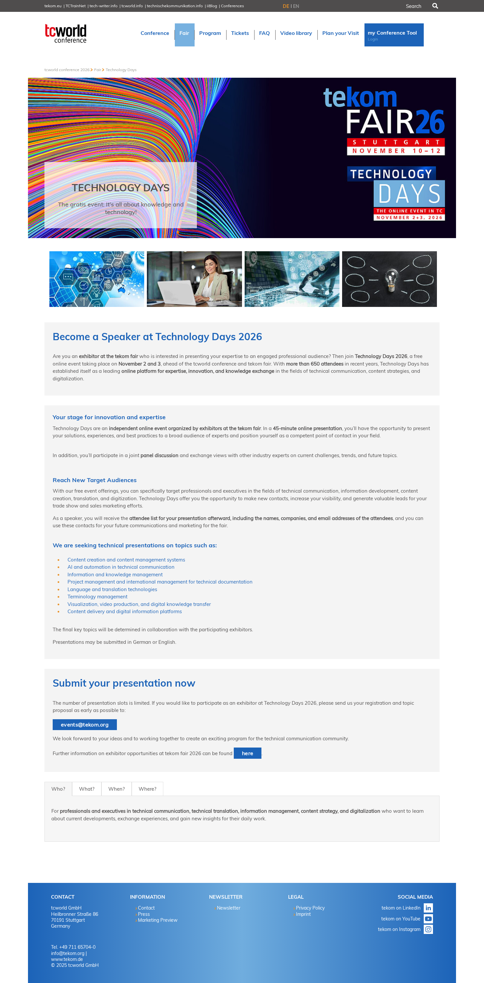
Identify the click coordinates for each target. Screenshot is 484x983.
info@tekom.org (67, 953)
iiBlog (212, 5)
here (247, 753)
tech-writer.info (104, 5)
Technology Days (121, 69)
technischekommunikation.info (175, 5)
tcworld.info (132, 5)
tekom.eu (53, 5)
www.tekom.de (67, 959)
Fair (97, 69)
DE (286, 6)
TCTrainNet (76, 5)
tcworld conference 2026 (67, 69)
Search (434, 6)
